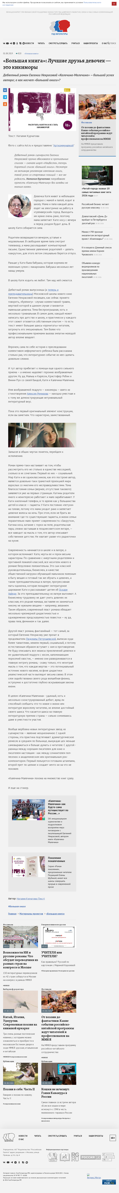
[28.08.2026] (58, 991)
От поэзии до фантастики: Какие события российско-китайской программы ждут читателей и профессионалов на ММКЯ (57, 1028)
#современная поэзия (18, 1057)
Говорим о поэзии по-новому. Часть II (17, 1096)
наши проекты (91, 43)
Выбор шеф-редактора (13, 989)
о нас (104, 43)
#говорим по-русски (66, 971)
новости (29, 43)
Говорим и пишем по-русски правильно (53, 925)
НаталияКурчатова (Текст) (31, 898)
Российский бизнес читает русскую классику (95, 206)
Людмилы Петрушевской (41, 639)
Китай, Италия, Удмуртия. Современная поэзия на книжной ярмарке (20, 1022)
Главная (12, 913)
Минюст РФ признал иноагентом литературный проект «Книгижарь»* (97, 235)
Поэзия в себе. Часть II (19, 1089)
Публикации (8, 1061)
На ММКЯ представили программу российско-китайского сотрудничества (58, 1049)
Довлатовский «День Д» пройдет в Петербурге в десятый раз (94, 220)
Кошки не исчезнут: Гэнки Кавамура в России (55, 1092)
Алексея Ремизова (37, 393)
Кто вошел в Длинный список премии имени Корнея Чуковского (97, 251)
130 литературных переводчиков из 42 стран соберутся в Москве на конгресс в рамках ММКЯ (20, 976)
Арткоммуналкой (63, 145)
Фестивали (8, 924)
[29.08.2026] (20, 991)
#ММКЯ (6, 985)
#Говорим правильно (49, 971)
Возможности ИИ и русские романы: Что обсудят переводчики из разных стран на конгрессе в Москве (20, 960)
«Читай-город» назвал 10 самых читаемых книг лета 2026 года (96, 192)
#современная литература (51, 1118)
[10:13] (20, 927)
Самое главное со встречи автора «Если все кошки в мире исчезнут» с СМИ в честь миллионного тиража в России (58, 1107)
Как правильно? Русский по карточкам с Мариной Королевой (58, 963)
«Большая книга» (31, 53)
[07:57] (58, 927)
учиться (75, 43)
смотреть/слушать (58, 43)
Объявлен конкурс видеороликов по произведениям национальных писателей (91, 270)
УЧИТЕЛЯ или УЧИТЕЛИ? (51, 954)
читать (41, 43)
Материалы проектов (31, 913)
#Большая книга (17, 906)
